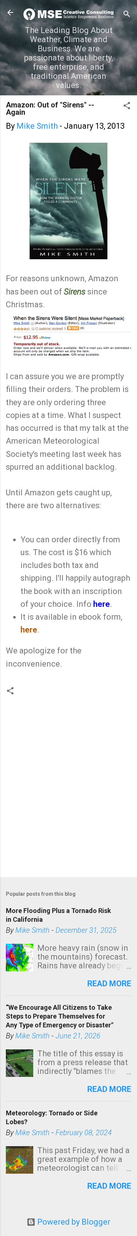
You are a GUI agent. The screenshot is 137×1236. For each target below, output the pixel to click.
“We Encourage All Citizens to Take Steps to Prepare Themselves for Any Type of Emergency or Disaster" (59, 1016)
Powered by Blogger (72, 1221)
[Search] (126, 15)
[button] (126, 106)
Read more (109, 983)
